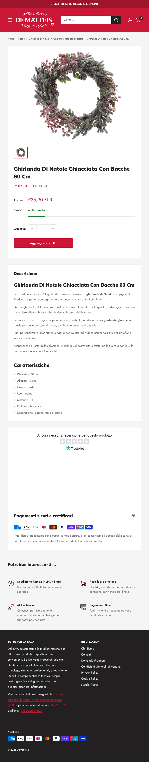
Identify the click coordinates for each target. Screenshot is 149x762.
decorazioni (36, 351)
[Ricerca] (116, 20)
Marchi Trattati (90, 684)
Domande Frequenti (93, 660)
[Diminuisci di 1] (32, 229)
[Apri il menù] (10, 20)
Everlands (21, 186)
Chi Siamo (87, 648)
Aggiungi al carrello (43, 243)
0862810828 (59, 705)
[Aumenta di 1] (53, 229)
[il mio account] (130, 20)
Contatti (86, 654)
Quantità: (20, 229)
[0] (138, 20)
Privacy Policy (89, 672)
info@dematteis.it (31, 710)
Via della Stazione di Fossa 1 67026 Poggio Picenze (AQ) (36, 699)
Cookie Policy (89, 678)
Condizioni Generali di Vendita (100, 666)
